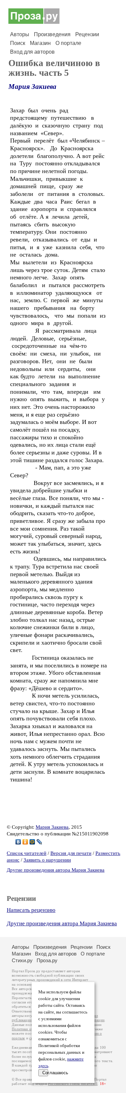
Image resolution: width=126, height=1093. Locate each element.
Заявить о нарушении (47, 860)
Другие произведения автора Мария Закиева (55, 870)
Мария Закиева (32, 87)
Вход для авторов (32, 52)
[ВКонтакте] (18, 841)
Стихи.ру (22, 960)
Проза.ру (47, 960)
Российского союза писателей (72, 1084)
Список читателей (26, 853)
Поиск (17, 43)
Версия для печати (70, 853)
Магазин (40, 43)
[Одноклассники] (25, 841)
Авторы (19, 34)
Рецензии (87, 34)
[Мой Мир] (32, 841)
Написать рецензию (31, 910)
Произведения (52, 34)
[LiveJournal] (39, 841)
